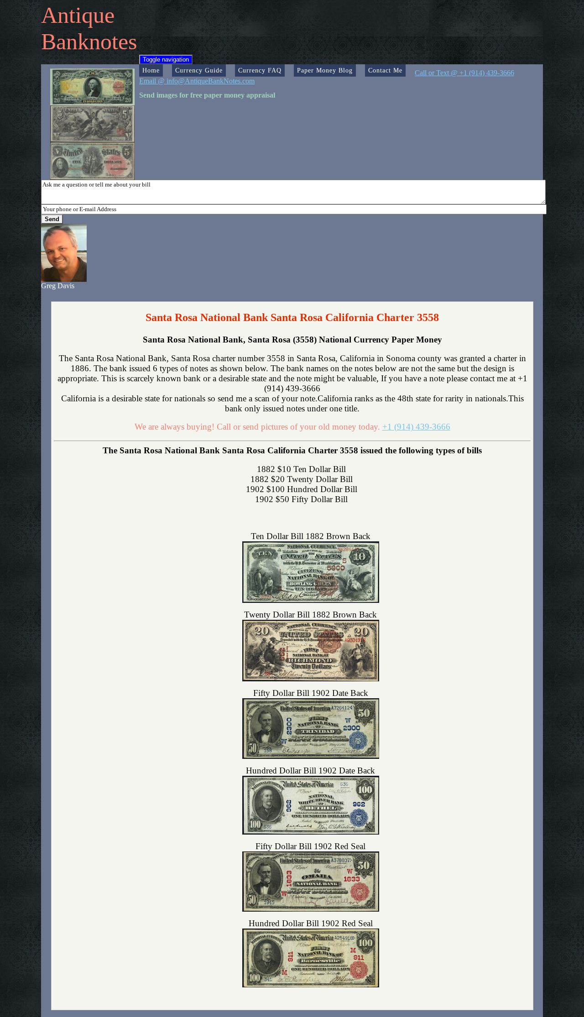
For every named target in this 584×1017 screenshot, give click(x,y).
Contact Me (385, 70)
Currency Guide (199, 70)
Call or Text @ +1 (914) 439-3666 (464, 73)
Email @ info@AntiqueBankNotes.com (197, 81)
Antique (78, 15)
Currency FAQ (260, 70)
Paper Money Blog (325, 70)
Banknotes (89, 41)
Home (151, 70)
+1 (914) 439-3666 (416, 426)
